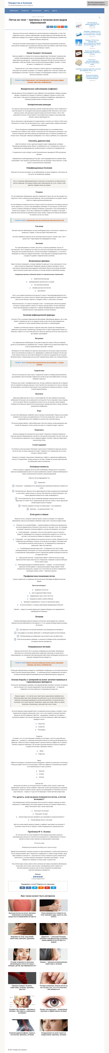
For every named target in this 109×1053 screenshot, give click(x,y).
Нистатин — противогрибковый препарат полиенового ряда (92, 62)
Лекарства (24, 10)
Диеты (46, 10)
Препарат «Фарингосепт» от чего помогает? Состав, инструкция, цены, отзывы (92, 33)
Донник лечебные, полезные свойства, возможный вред (92, 77)
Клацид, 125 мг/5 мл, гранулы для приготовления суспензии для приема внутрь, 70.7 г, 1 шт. (92, 43)
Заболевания (14, 10)
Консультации (36, 10)
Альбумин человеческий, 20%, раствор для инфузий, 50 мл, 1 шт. (88, 69)
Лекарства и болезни (20, 3)
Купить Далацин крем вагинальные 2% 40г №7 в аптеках (92, 52)
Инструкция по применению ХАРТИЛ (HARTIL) (92, 24)
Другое (54, 10)
